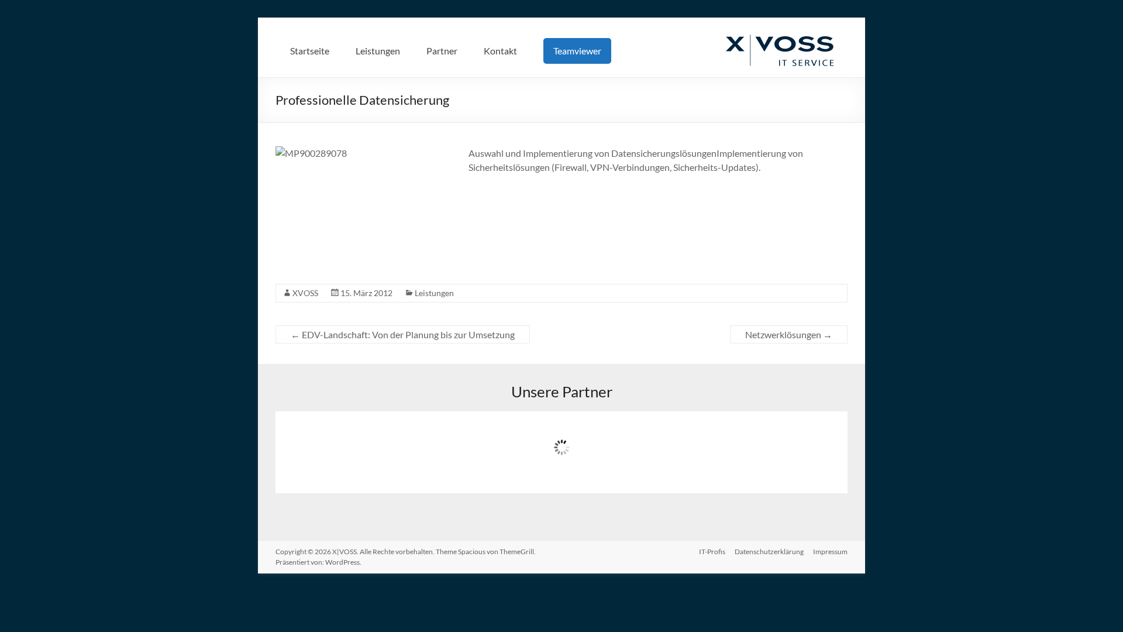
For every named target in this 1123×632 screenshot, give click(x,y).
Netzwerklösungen (788, 334)
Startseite (309, 50)
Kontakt (500, 50)
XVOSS (305, 293)
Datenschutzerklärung (769, 551)
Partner (441, 50)
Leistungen (378, 50)
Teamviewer (577, 50)
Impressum (830, 551)
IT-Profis (712, 551)
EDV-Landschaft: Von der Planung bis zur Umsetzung (403, 334)
